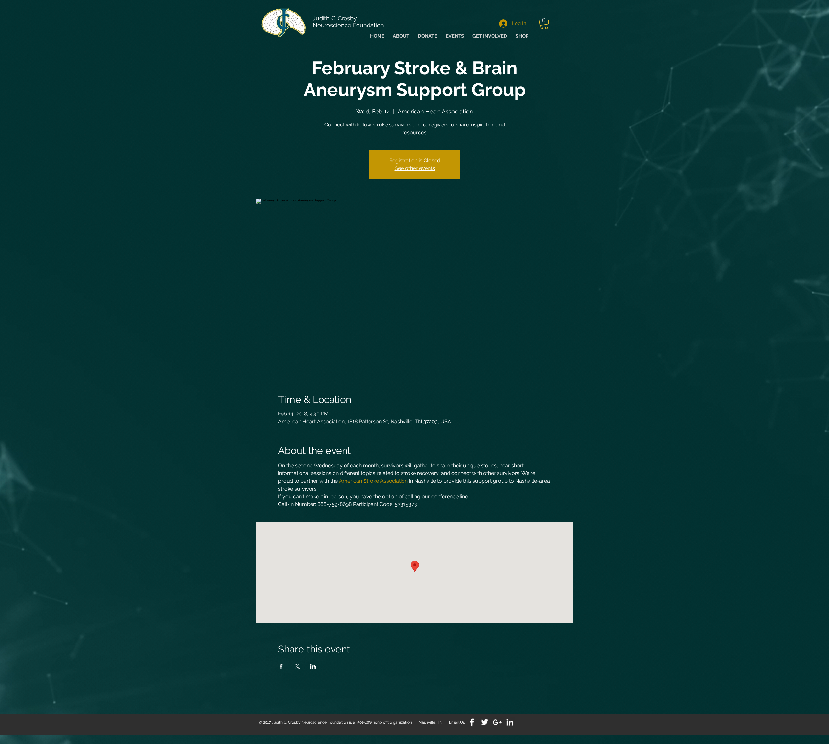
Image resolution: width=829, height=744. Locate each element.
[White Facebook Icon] (472, 722)
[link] (544, 23)
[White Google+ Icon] (497, 722)
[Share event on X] (297, 666)
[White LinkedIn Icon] (510, 722)
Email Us (457, 722)
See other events (415, 168)
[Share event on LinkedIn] (313, 666)
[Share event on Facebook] (281, 666)
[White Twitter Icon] (484, 722)
